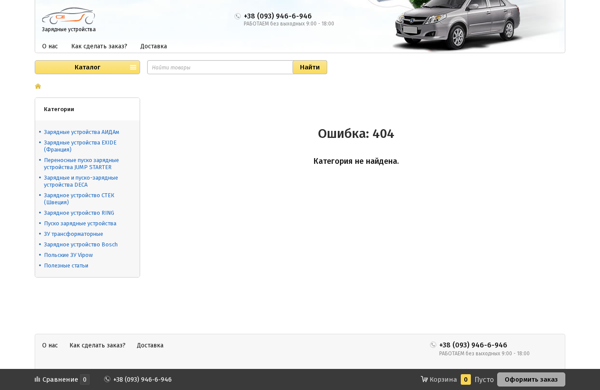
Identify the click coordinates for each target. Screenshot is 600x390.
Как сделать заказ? (99, 46)
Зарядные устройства (69, 29)
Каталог (87, 67)
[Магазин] (38, 86)
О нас (50, 46)
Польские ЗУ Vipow (68, 255)
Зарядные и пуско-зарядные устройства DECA (81, 181)
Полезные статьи (66, 265)
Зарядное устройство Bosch (81, 244)
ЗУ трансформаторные (73, 234)
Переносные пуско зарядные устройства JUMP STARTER (81, 163)
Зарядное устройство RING (79, 212)
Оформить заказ (531, 379)
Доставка (154, 46)
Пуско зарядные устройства (80, 223)
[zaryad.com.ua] (68, 15)
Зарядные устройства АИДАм (81, 132)
